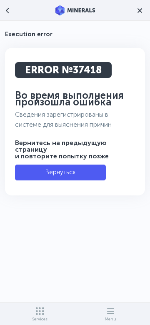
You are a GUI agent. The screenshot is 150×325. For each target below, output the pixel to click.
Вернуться (60, 172)
